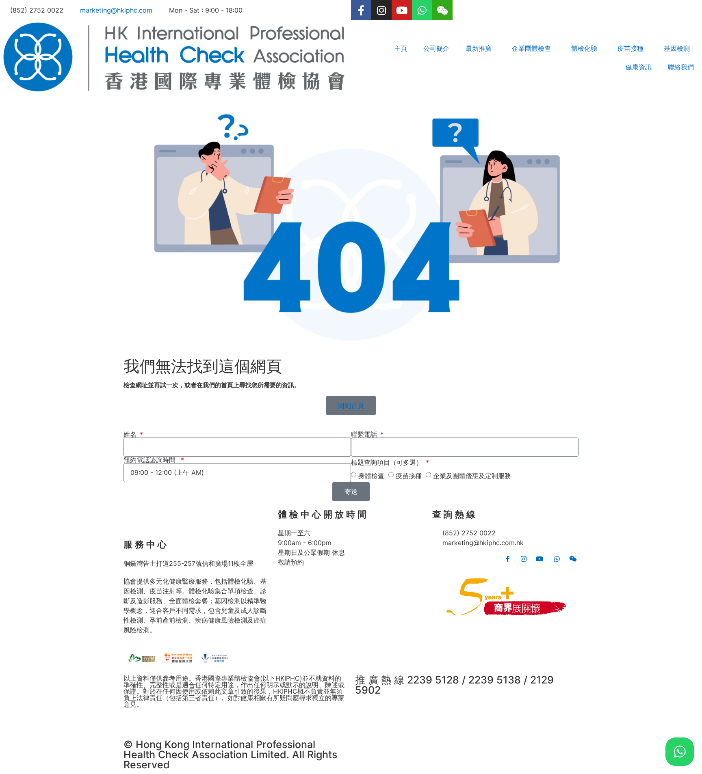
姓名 (131, 434)
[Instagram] (381, 10)
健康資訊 (639, 67)
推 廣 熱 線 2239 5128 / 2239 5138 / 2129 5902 (454, 685)
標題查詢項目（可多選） (388, 462)
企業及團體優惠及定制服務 (472, 476)
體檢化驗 (584, 48)
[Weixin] (442, 10)
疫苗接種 (409, 476)
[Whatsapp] (422, 10)
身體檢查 (371, 476)
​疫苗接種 (631, 48)
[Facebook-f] (361, 10)
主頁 (400, 48)
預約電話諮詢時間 (152, 460)
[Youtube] (402, 10)
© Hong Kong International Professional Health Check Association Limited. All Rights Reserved (230, 754)
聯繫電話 (365, 434)
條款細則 (137, 720)
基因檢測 (677, 48)
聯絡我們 (681, 67)
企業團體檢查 (531, 48)
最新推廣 (479, 48)
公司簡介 (436, 48)
